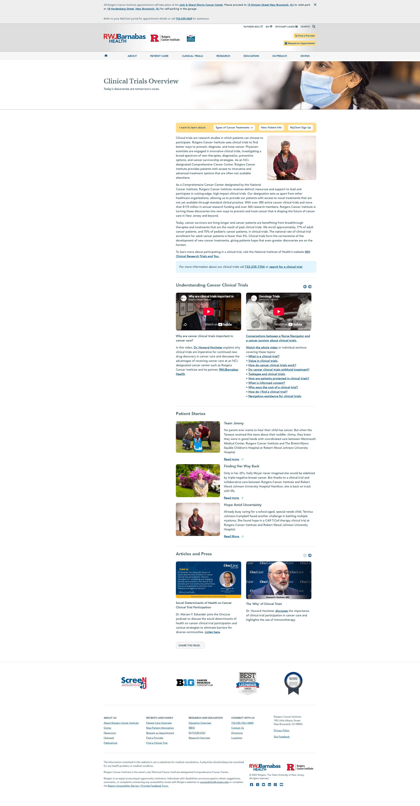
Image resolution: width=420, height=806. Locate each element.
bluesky (263, 784)
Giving (305, 56)
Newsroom (110, 733)
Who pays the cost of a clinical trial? (273, 387)
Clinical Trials (192, 56)
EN (267, 26)
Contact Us (237, 728)
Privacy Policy (281, 730)
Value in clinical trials (262, 361)
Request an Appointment (301, 43)
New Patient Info (271, 127)
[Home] (112, 56)
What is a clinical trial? (263, 356)
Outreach (279, 56)
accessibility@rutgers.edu (214, 782)
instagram (275, 784)
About (132, 56)
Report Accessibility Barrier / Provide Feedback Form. (138, 785)
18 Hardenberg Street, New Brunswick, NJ (133, 9)
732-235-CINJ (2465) (242, 723)
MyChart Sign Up (300, 127)
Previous (304, 287)
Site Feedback (282, 736)
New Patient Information (160, 728)
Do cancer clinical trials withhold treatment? (278, 370)
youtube (281, 784)
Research (223, 56)
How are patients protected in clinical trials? (278, 379)
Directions (237, 733)
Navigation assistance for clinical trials (274, 396)
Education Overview (200, 723)
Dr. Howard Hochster (208, 348)
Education (251, 56)
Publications (110, 743)
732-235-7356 (255, 267)
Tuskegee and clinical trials (266, 374)
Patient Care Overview (159, 723)
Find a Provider (306, 35)
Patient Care (159, 56)
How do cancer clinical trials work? (272, 365)
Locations (236, 738)
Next (309, 287)
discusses (281, 611)
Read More (232, 536)
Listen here (212, 632)
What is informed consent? (266, 383)
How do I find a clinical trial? (267, 392)
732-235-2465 (184, 18)
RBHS (192, 728)
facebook (251, 784)
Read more (232, 459)
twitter (257, 784)
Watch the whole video (262, 348)
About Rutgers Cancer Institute (121, 723)
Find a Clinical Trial (157, 743)
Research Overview (199, 738)
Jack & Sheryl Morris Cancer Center (201, 5)
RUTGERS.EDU (252, 26)
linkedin (269, 784)
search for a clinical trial (285, 267)
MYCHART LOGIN (285, 26)
